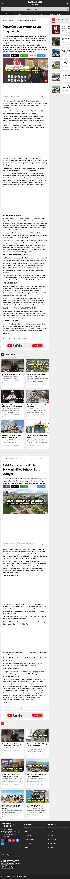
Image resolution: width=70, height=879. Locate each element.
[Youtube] (13, 840)
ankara (23, 708)
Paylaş (7, 55)
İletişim (27, 847)
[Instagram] (9, 840)
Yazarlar (50, 831)
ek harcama (40, 708)
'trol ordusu (7, 338)
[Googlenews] (17, 840)
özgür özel (19, 338)
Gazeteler (51, 835)
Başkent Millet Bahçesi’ (31, 708)
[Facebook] (2, 840)
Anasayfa (5, 20)
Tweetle (16, 55)
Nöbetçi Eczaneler (53, 839)
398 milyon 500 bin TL (9, 708)
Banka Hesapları (29, 839)
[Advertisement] (34, 88)
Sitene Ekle (28, 843)
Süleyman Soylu (26, 338)
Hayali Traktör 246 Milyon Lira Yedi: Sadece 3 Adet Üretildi (26, 13)
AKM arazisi (18, 708)
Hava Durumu (52, 843)
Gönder (25, 55)
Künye (26, 831)
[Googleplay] (2, 843)
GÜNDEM (11, 459)
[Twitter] (6, 840)
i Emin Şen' (13, 338)
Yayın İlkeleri (28, 835)
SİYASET (11, 20)
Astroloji (50, 847)
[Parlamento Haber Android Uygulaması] (8, 868)
